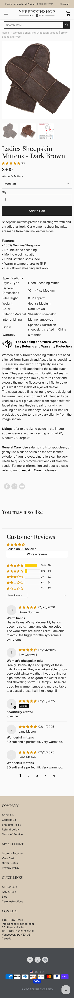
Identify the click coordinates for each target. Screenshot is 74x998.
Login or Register (12, 853)
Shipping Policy (11, 824)
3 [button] (37, 776)
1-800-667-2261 (45, 4)
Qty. (4, 192)
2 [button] (29, 776)
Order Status (10, 863)
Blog (4, 896)
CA (42, 971)
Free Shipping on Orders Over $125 (40, 342)
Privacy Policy (10, 867)
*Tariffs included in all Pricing (20, 4)
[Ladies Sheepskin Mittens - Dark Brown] (10, 131)
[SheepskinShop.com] (37, 13)
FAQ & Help (9, 891)
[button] (11, 163)
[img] (28, 607)
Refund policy (10, 829)
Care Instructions (12, 901)
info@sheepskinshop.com (18, 923)
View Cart (8, 858)
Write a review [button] (37, 554)
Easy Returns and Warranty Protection (43, 346)
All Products (9, 886)
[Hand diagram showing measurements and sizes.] (46, 131)
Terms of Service (12, 834)
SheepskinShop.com (41, 988)
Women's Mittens (12, 176)
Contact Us (9, 819)
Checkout (64, 4)
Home (5, 32)
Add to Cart (37, 211)
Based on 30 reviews (21, 549)
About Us (7, 815)
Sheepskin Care (30, 470)
